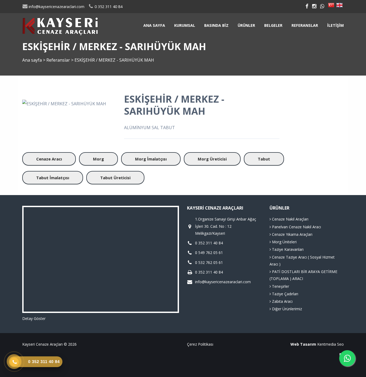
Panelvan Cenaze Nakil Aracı (296, 226)
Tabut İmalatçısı (52, 177)
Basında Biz (216, 25)
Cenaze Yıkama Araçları (291, 234)
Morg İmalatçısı (151, 159)
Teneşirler (280, 286)
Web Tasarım (303, 344)
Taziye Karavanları (287, 249)
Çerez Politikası (200, 344)
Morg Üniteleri (284, 241)
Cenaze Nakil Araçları (289, 219)
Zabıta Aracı (282, 301)
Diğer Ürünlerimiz (286, 308)
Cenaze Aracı (49, 159)
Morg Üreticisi (212, 159)
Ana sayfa (154, 25)
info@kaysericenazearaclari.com (56, 6)
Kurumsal (184, 25)
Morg (98, 159)
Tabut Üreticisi (115, 177)
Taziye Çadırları (284, 293)
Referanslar (305, 25)
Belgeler (273, 25)
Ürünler (246, 25)
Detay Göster (34, 318)
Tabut (264, 159)
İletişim (335, 25)
